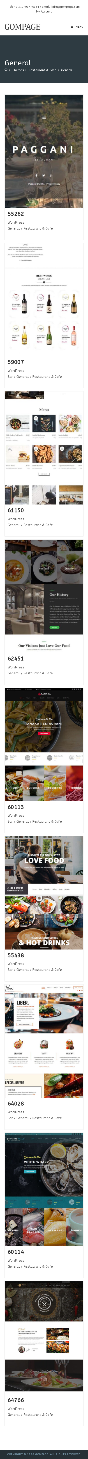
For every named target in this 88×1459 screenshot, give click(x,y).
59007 (16, 362)
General (67, 70)
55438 (16, 955)
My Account (44, 11)
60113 (16, 807)
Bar (10, 377)
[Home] (6, 70)
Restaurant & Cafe (38, 228)
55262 (16, 214)
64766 (16, 1400)
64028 (16, 1103)
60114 (16, 1252)
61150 (16, 510)
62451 (16, 658)
